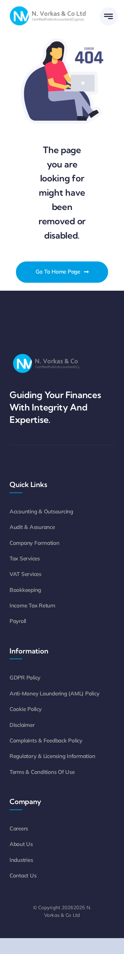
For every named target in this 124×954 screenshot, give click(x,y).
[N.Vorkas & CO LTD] (47, 6)
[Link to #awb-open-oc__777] (109, 16)
